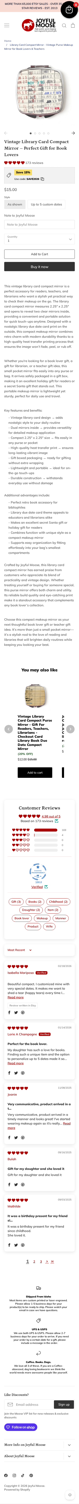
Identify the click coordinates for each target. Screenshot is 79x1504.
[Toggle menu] (6, 25)
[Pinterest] (31, 1475)
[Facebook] (6, 1475)
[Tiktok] (23, 1475)
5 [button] (48, 133)
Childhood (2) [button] (58, 902)
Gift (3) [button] (16, 902)
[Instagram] (14, 1475)
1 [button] (31, 133)
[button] (14, 163)
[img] (18, 967)
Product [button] (33, 926)
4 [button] (44, 133)
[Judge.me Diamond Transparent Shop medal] (37, 871)
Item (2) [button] (53, 910)
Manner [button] (60, 918)
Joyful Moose (36, 1485)
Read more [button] (16, 997)
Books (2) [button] (35, 902)
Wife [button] (49, 926)
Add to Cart (39, 254)
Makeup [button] (42, 918)
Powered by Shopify (17, 1489)
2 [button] (35, 133)
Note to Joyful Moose (19, 215)
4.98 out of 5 (51, 816)
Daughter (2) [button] (31, 910)
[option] (39, 92)
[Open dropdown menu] (69, 1445)
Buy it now (39, 266)
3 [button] (39, 133)
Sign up (64, 1404)
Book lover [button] (22, 918)
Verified (37, 887)
